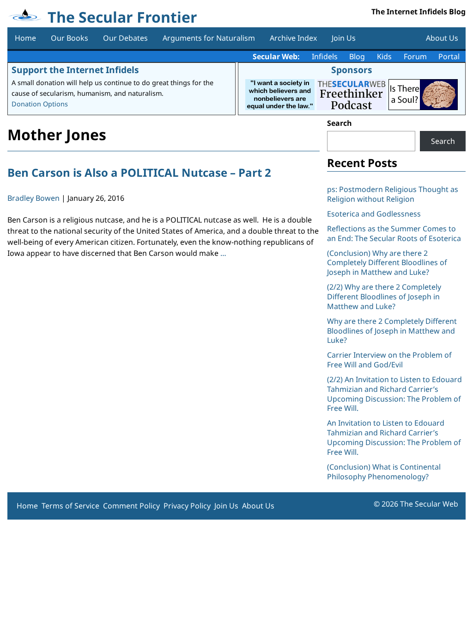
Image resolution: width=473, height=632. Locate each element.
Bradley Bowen (33, 198)
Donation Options (40, 103)
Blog (357, 56)
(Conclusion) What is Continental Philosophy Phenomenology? (384, 472)
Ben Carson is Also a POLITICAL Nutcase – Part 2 (139, 172)
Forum (415, 56)
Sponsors (351, 69)
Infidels (325, 56)
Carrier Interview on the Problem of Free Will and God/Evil (389, 360)
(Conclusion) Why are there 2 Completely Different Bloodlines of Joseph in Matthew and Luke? (387, 263)
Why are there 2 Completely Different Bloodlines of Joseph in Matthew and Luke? (392, 331)
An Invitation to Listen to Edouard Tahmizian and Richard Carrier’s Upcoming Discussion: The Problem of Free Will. (394, 437)
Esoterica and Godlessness (374, 214)
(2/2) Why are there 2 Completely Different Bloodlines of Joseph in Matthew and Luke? (384, 296)
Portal (449, 56)
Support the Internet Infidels (75, 69)
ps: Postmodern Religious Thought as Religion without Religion (392, 194)
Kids (384, 56)
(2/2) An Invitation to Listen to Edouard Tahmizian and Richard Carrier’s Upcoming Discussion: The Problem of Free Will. (394, 393)
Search (339, 123)
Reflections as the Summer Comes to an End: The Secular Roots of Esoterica (394, 233)
